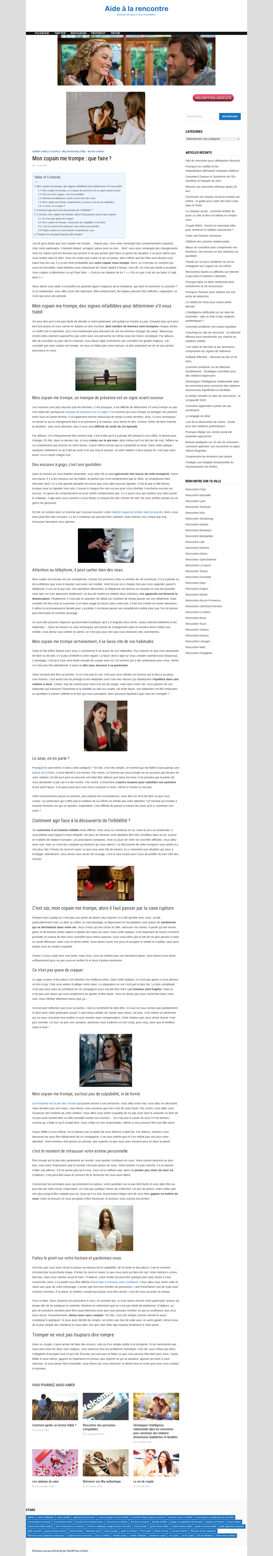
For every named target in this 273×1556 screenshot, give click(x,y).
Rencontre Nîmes (196, 594)
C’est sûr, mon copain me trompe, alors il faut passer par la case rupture (76, 214)
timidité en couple (157, 1535)
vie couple (173, 1535)
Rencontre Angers (196, 588)
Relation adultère (74, 151)
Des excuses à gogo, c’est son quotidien (63, 194)
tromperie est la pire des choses (56, 1103)
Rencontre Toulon (196, 571)
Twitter (60, 33)
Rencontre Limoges (197, 641)
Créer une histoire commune (203, 235)
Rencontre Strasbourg (199, 518)
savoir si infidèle (102, 1535)
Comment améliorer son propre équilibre (210, 326)
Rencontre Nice (195, 512)
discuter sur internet (139, 1522)
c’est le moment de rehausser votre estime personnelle (70, 226)
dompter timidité (159, 1522)
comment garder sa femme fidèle (113, 1517)
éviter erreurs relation (225, 1535)
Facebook (42, 33)
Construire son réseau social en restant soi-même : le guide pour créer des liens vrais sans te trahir (212, 201)
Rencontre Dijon (195, 582)
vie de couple (188, 1535)
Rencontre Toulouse (198, 507)
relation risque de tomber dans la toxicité (136, 512)
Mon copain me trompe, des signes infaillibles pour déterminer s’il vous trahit (79, 186)
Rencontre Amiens (197, 629)
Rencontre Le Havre (198, 565)
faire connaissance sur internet (70, 1526)
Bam (85, 1551)
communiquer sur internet (39, 1522)
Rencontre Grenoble (198, 577)
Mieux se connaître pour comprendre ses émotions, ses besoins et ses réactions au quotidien (211, 251)
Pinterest (98, 33)
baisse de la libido (43, 772)
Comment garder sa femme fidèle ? (54, 1425)
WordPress (73, 1551)
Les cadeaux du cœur (45, 1481)
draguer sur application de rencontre (186, 1522)
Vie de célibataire (205, 1535)
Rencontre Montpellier (199, 536)
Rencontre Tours (195, 623)
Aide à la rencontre (136, 8)
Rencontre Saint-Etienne (200, 559)
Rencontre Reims (196, 553)
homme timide (76, 1531)
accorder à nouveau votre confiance (115, 1282)
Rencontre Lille (194, 542)
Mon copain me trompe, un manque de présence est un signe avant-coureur (81, 190)
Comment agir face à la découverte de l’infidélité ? (64, 210)
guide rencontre (34, 1531)
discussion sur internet (116, 1522)
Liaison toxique (111, 1531)
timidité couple (119, 1535)
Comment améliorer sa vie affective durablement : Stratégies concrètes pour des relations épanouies (210, 371)
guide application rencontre (231, 1526)
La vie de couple (143, 1481)
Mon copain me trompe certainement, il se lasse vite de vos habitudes (78, 202)
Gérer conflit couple (46, 151)
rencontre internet (179, 1531)
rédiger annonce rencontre (79, 1535)
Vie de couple (96, 151)
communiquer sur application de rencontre (214, 1517)
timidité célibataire (138, 1535)
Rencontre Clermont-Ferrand (203, 606)
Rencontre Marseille (198, 495)
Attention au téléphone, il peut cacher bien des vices (69, 198)
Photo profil (145, 1531)
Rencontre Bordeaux (198, 530)
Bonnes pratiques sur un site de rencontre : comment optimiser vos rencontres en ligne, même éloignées (212, 446)
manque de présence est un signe (86, 412)
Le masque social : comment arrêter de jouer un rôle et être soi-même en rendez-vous (211, 215)
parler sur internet (129, 1531)
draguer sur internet (215, 1522)
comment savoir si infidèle (180, 1517)
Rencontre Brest (195, 618)
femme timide (140, 1526)
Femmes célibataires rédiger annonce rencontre (109, 1526)
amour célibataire (46, 1517)
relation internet (161, 1531)
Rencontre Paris (195, 489)
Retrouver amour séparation (203, 1531)
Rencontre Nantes (196, 524)
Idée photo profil (93, 1531)
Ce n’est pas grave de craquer (57, 218)
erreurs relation (234, 1522)
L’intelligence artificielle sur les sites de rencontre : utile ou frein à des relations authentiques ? (210, 316)
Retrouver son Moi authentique (102, 1481)
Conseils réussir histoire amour (89, 1522)
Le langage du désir (197, 416)
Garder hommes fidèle (182, 1526)
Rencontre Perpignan (198, 653)
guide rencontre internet (55, 1531)
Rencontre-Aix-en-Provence (203, 600)
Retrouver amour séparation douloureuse (45, 1535)
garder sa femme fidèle (205, 1526)
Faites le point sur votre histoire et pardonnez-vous (68, 230)
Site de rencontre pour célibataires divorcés (212, 160)
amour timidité (63, 1517)
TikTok (115, 33)
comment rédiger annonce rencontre (148, 1517)
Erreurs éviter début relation (40, 1526)
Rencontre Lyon (195, 501)
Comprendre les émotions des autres (208, 456)
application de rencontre (84, 1517)
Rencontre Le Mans (197, 612)
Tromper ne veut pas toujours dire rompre (59, 234)
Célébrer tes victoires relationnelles (207, 241)
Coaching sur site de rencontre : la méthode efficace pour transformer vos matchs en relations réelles (213, 337)
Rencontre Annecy (197, 635)
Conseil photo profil (63, 1522)
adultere (31, 1517)
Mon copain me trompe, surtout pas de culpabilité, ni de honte (73, 222)
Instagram (78, 33)
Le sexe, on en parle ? (53, 206)
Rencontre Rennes (197, 547)
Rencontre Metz (195, 647)
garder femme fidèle (159, 1526)
